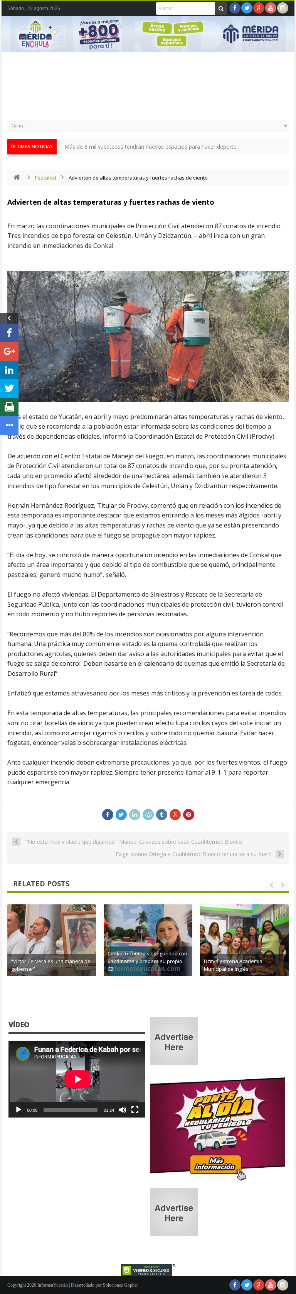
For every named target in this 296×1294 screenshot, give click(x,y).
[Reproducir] (18, 1110)
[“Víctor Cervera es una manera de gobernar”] (51, 948)
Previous (11, 45)
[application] (76, 1079)
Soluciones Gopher (120, 1285)
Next (285, 45)
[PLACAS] (217, 1180)
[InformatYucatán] (148, 106)
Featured (45, 177)
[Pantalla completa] (135, 1110)
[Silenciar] (122, 1110)
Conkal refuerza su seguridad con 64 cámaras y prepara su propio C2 (147, 961)
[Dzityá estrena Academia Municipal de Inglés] (244, 948)
